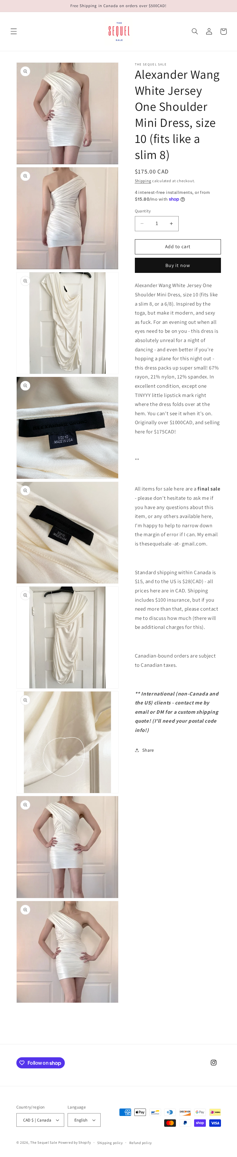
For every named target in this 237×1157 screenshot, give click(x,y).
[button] (13, 31)
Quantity (143, 211)
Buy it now (177, 265)
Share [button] (148, 750)
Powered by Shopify (74, 1142)
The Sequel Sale (43, 1142)
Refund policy (140, 1142)
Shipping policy (110, 1142)
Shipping (143, 180)
